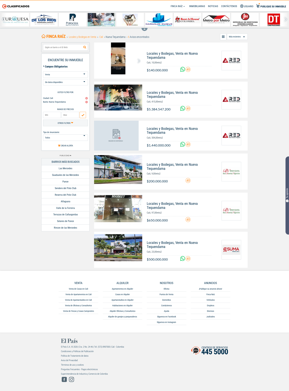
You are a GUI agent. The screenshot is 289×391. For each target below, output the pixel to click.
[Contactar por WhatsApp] (183, 70)
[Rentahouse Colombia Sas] (187, 19)
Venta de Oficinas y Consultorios (78, 305)
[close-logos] (144, 28)
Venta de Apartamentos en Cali (78, 294)
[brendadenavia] (231, 171)
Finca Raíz (177, 6)
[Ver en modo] (223, 37)
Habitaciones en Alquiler (122, 305)
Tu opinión (287, 193)
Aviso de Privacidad (69, 360)
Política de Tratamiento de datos (75, 355)
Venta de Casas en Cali (78, 289)
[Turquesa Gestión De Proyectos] (15, 19)
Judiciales (210, 316)
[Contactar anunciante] (188, 70)
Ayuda (166, 311)
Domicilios (166, 300)
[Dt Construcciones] (273, 19)
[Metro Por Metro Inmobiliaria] (216, 19)
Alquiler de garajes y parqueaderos (122, 316)
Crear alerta (66, 145)
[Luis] (101, 19)
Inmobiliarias (197, 6)
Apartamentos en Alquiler (122, 289)
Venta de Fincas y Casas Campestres (78, 311)
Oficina (166, 289)
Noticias (213, 6)
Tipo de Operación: (65, 70)
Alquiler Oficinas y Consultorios (122, 311)
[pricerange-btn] (83, 115)
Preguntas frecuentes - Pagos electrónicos (79, 369)
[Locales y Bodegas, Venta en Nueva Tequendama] (118, 58)
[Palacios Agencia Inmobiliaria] (72, 19)
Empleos (210, 305)
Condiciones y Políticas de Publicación (77, 351)
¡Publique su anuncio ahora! (210, 289)
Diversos (210, 311)
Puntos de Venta (166, 294)
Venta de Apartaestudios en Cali (78, 300)
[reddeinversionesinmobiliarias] (231, 60)
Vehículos (211, 300)
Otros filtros (64, 123)
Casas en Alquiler (122, 294)
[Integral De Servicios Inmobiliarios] (245, 19)
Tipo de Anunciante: (51, 132)
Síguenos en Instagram (166, 322)
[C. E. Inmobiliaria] (130, 19)
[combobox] (65, 47)
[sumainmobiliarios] (231, 250)
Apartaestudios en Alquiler (123, 300)
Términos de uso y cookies (72, 365)
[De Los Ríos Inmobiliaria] (44, 19)
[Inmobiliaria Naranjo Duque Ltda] (159, 19)
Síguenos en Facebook (166, 316)
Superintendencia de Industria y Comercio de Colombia (84, 374)
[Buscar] (85, 47)
